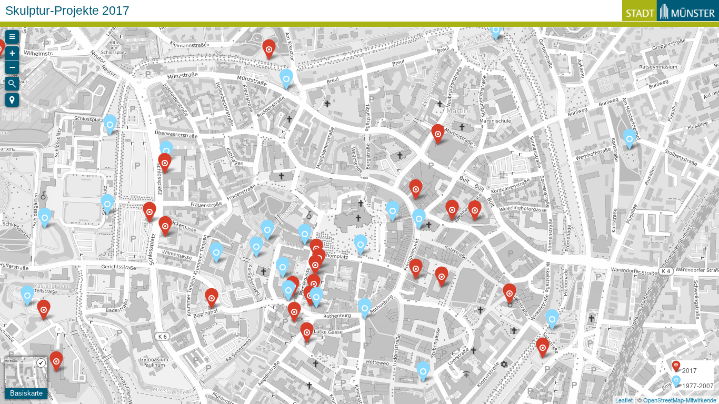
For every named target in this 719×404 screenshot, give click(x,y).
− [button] (12, 67)
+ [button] (12, 52)
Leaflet (624, 400)
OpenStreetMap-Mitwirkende (679, 400)
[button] (12, 100)
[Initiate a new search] (12, 83)
